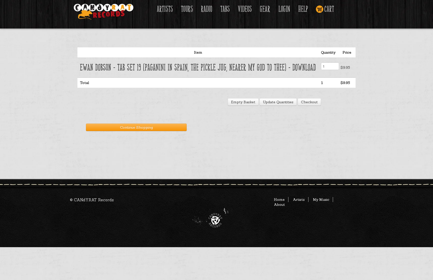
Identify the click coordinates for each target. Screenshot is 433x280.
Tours (187, 9)
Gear (265, 9)
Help (303, 9)
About (279, 204)
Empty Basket (243, 102)
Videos (245, 9)
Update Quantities (278, 102)
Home (279, 199)
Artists (165, 9)
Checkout (309, 102)
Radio (206, 9)
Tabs (225, 9)
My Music (321, 199)
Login (284, 9)
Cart (329, 9)
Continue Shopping (136, 127)
